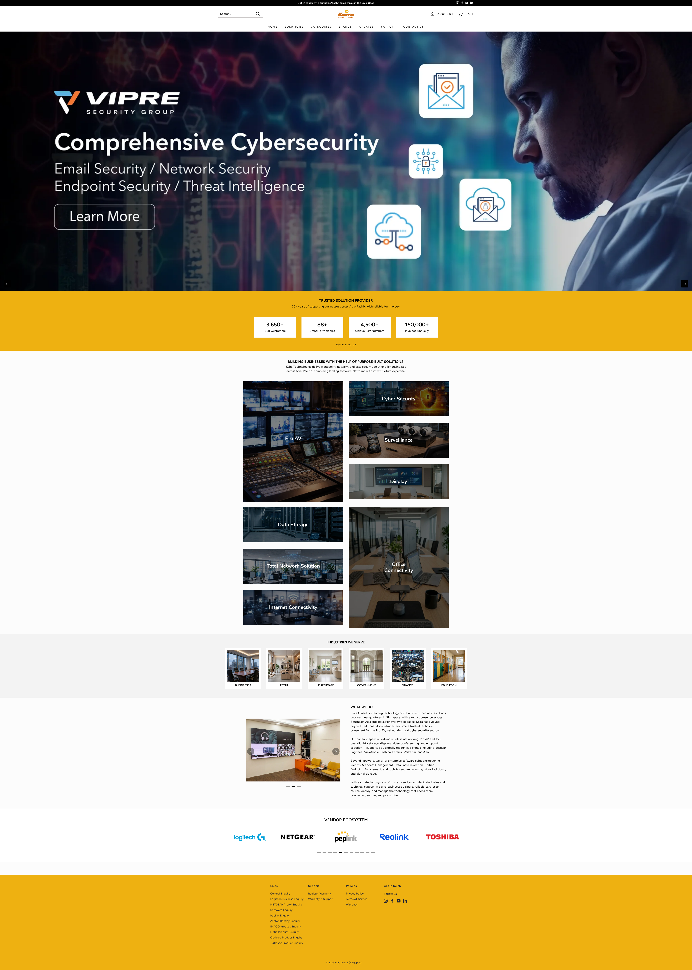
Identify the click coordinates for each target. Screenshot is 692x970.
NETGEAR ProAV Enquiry (286, 904)
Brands (345, 26)
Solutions (294, 26)
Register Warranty (319, 893)
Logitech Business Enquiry (286, 899)
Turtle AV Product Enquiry (286, 943)
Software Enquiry (281, 910)
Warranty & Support (321, 899)
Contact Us (413, 26)
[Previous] (7, 283)
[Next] (684, 283)
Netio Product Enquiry (284, 932)
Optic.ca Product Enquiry (286, 937)
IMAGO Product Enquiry (285, 926)
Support (388, 26)
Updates (366, 26)
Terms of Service (356, 899)
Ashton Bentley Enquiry (285, 921)
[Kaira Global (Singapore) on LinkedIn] (405, 901)
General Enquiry (280, 893)
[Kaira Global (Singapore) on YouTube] (399, 901)
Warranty (352, 904)
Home (272, 26)
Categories (321, 26)
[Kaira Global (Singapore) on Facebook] (392, 901)
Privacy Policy (355, 893)
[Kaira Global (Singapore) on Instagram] (386, 901)
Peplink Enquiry (280, 915)
